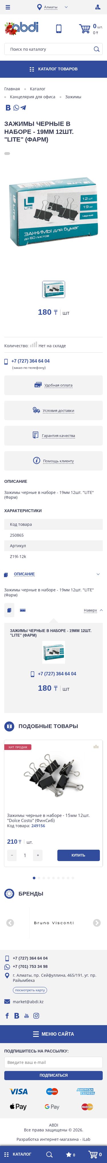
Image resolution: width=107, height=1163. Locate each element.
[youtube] (26, 1016)
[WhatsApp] (15, 108)
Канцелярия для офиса (32, 96)
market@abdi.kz (28, 1001)
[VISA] (18, 1091)
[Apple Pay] (18, 1107)
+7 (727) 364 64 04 (30, 361)
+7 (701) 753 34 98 (30, 966)
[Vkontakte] (17, 1016)
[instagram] (36, 1016)
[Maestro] (52, 1091)
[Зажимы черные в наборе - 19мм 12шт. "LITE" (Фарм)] (53, 212)
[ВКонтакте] (7, 108)
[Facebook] (7, 1016)
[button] (34, 878)
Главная (12, 88)
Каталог (37, 88)
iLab (86, 1139)
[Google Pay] (52, 1107)
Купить (78, 855)
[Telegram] (23, 108)
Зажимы (73, 96)
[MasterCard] (87, 1107)
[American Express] (85, 1091)
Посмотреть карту (30, 990)
